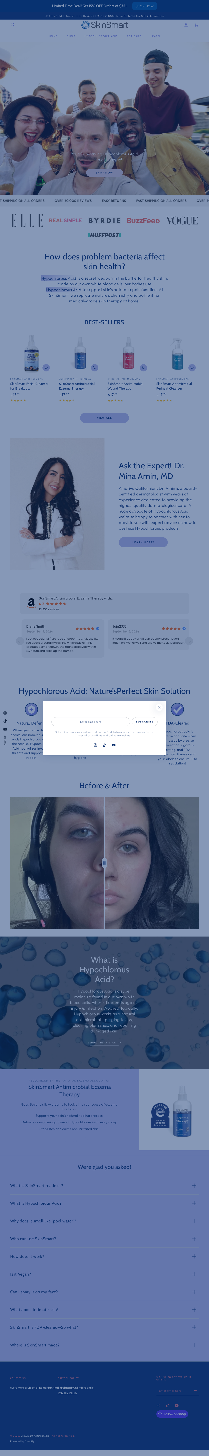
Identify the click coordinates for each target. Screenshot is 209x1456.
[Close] (159, 707)
